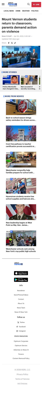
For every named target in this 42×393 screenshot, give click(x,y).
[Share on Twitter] (12, 43)
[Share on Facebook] (9, 43)
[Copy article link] (15, 43)
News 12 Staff (7, 36)
